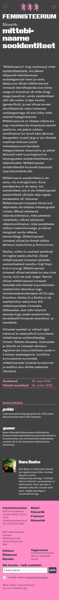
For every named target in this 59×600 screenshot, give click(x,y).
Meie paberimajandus (13, 531)
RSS (5, 544)
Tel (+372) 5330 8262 (13, 523)
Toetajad (7, 535)
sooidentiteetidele (15, 71)
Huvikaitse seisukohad (42, 552)
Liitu (52, 570)
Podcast (37, 516)
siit (25, 588)
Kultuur (8, 550)
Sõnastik (38, 512)
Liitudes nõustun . (28, 577)
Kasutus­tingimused (12, 541)
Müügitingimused (11, 538)
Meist (35, 508)
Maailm (8, 559)
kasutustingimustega (37, 577)
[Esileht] (29, 6)
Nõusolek (38, 520)
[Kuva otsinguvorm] (5, 6)
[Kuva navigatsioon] (53, 6)
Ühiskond (10, 554)
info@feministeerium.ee (15, 520)
